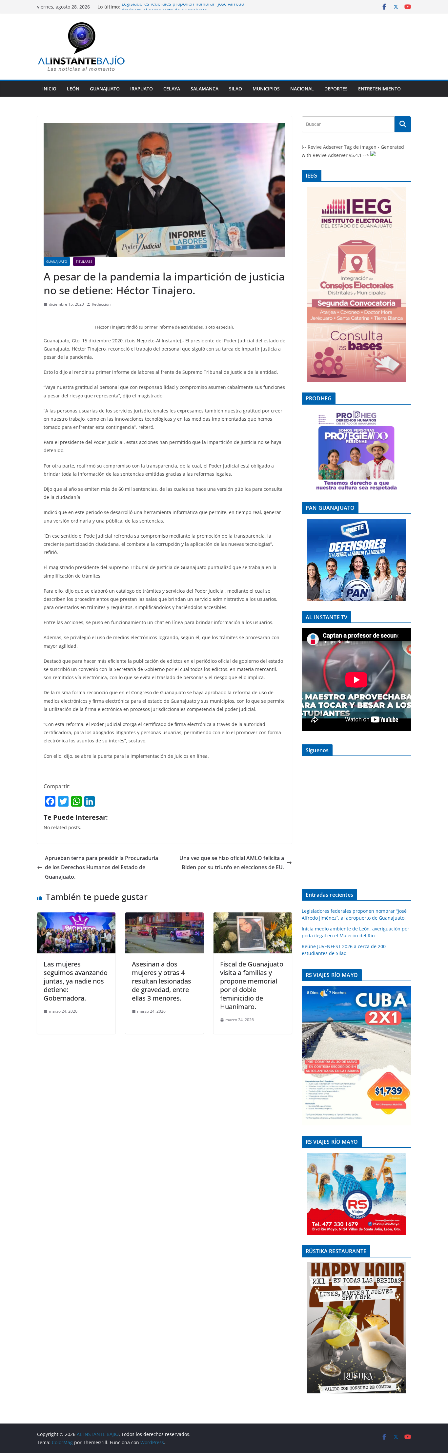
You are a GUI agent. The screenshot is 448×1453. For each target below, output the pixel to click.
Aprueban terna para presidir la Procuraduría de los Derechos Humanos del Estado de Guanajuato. (101, 867)
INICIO (49, 89)
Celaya (171, 89)
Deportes (336, 89)
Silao (235, 89)
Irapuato (141, 89)
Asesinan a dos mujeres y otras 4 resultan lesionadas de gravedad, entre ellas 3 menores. (161, 981)
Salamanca (204, 89)
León (73, 89)
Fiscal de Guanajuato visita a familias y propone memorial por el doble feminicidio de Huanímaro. (251, 985)
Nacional (302, 89)
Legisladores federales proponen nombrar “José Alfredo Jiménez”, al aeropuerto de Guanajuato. (183, 10)
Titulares (84, 261)
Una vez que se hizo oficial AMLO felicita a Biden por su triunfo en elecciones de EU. (231, 862)
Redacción (101, 304)
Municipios (266, 89)
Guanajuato (105, 89)
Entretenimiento (379, 89)
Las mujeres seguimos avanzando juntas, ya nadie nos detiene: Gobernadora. (76, 981)
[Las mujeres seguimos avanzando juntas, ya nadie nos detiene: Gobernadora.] (76, 917)
